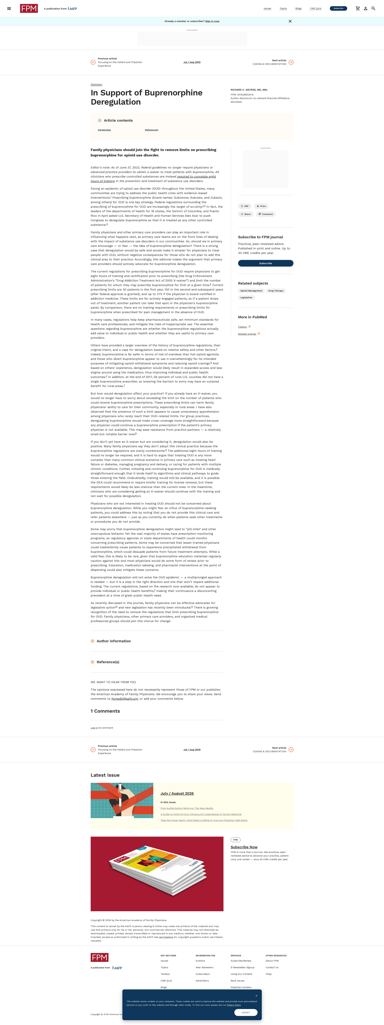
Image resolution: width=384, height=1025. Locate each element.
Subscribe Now (244, 847)
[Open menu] (9, 8)
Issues (267, 8)
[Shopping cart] (357, 8)
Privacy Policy (234, 1005)
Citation (242, 326)
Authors (200, 960)
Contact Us (272, 967)
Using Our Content (241, 974)
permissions (166, 937)
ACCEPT (246, 1012)
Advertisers (202, 980)
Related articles (247, 334)
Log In (94, 727)
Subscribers (203, 974)
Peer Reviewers (204, 967)
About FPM (272, 960)
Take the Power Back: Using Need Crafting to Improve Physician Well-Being (204, 820)
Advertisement (192, 30)
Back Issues (237, 980)
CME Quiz (315, 8)
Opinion (96, 84)
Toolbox (165, 974)
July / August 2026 (177, 793)
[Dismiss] (290, 21)
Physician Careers (241, 987)
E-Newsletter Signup (243, 967)
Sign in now (212, 21)
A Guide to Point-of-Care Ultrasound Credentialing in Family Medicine (201, 814)
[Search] (373, 8)
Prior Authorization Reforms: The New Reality (187, 808)
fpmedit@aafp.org (125, 698)
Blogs (298, 8)
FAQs (269, 974)
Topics (283, 8)
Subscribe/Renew (241, 960)
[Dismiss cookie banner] (256, 995)
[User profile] (365, 8)
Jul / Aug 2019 (192, 62)
